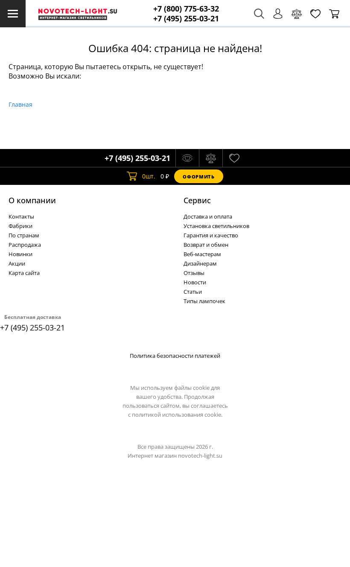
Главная (20, 104)
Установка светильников (216, 226)
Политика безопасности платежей (175, 355)
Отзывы (194, 273)
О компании (32, 200)
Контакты (21, 216)
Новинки (20, 254)
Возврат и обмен (206, 244)
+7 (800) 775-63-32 (186, 9)
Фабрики (20, 226)
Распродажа (25, 244)
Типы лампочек (204, 301)
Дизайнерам (200, 263)
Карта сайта (24, 273)
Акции (17, 263)
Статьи (193, 291)
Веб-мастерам (202, 254)
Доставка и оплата (208, 216)
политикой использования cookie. (177, 414)
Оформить (198, 176)
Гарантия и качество (211, 235)
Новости (195, 282)
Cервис (197, 200)
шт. (148, 176)
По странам (24, 235)
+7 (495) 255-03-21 (186, 18)
